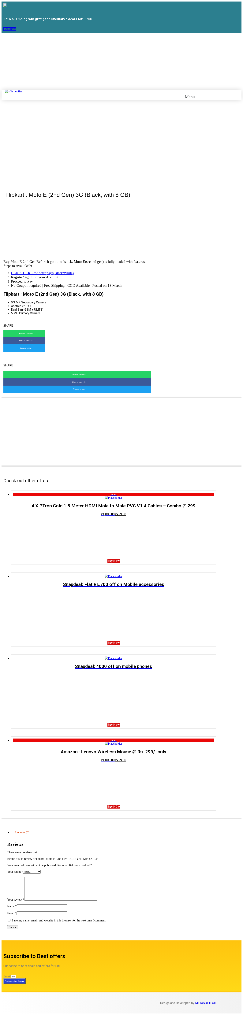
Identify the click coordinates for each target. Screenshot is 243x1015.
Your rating (15, 871)
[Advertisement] (121, 61)
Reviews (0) (22, 832)
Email (12, 913)
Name (12, 906)
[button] (9, 29)
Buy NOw (113, 807)
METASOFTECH (205, 1003)
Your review (15, 899)
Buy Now (113, 561)
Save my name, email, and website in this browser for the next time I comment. (59, 920)
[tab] (113, 832)
